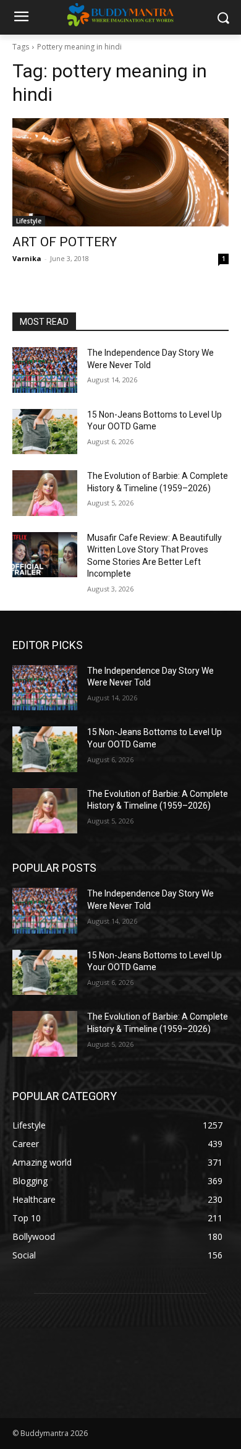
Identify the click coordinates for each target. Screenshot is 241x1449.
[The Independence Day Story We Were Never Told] (44, 370)
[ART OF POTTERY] (120, 172)
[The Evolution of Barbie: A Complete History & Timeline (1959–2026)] (44, 493)
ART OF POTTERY (64, 241)
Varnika (26, 258)
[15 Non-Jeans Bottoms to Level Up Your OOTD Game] (44, 432)
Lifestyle (28, 221)
